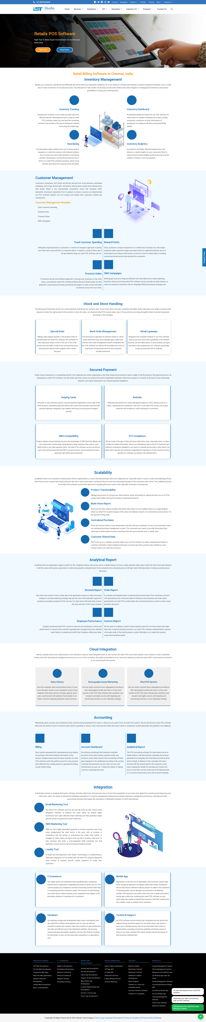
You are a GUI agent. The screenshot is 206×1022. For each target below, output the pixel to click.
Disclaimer (118, 1018)
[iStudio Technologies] (44, 9)
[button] (43, 49)
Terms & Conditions (132, 1018)
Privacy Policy (147, 1018)
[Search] (172, 9)
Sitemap (158, 1018)
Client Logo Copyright (104, 1018)
